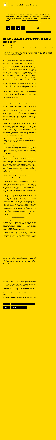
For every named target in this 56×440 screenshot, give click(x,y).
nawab (30, 87)
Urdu (5, 87)
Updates (23, 307)
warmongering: (42, 53)
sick (17, 52)
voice (31, 53)
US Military (17, 53)
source (9, 153)
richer (16, 52)
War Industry (37, 53)
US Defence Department (43, 52)
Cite (31, 304)
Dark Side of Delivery (8, 288)
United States (36, 52)
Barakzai (25, 77)
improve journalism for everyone (30, 20)
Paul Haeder (16, 45)
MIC (23, 47)
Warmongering (47, 47)
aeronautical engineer (25, 225)
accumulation (6, 50)
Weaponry (50, 53)
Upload (6, 307)
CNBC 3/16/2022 (6, 281)
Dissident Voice (8, 47)
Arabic (22, 83)
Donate (38, 31)
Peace (8, 52)
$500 (23, 28)
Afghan (15, 77)
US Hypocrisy (9, 53)
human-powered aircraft (29, 226)
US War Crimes (27, 53)
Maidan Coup (20, 47)
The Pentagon (27, 52)
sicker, (20, 52)
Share (15, 304)
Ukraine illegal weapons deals (39, 47)
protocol (10, 52)
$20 (8, 28)
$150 (18, 28)
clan (19, 77)
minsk (45, 50)
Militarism (41, 50)
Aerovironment (6, 158)
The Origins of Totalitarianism (18, 217)
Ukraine (31, 52)
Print (6, 304)
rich (13, 52)
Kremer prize (11, 228)
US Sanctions (22, 53)
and (10, 50)
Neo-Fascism (48, 50)
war (33, 53)
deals (15, 50)
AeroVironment (10, 226)
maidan (36, 50)
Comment (23, 304)
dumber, (26, 50)
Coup (12, 50)
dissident (17, 50)
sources (23, 52)
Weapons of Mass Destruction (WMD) (14, 54)
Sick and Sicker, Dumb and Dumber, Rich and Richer (17, 292)
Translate (14, 307)
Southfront (32, 63)
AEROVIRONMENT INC (10, 119)
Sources (31, 47)
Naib (5, 85)
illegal (29, 50)
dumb (24, 50)
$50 (13, 28)
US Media (13, 53)
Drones (21, 50)
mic (38, 50)
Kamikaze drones (14, 47)
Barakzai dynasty (22, 79)
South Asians (32, 85)
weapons (5, 54)
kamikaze (33, 50)
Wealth (47, 53)
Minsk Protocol (27, 47)
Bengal (5, 86)
